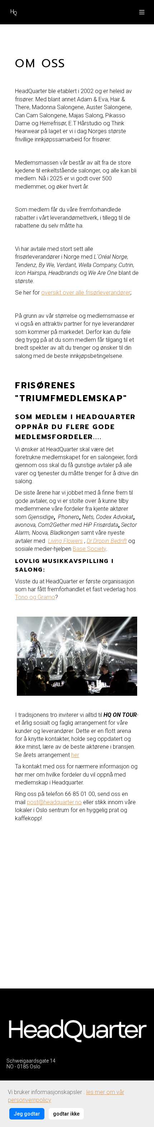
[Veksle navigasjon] (141, 12)
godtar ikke (66, 1114)
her (75, 755)
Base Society (89, 548)
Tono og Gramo (35, 597)
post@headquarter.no (54, 802)
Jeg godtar (27, 1114)
